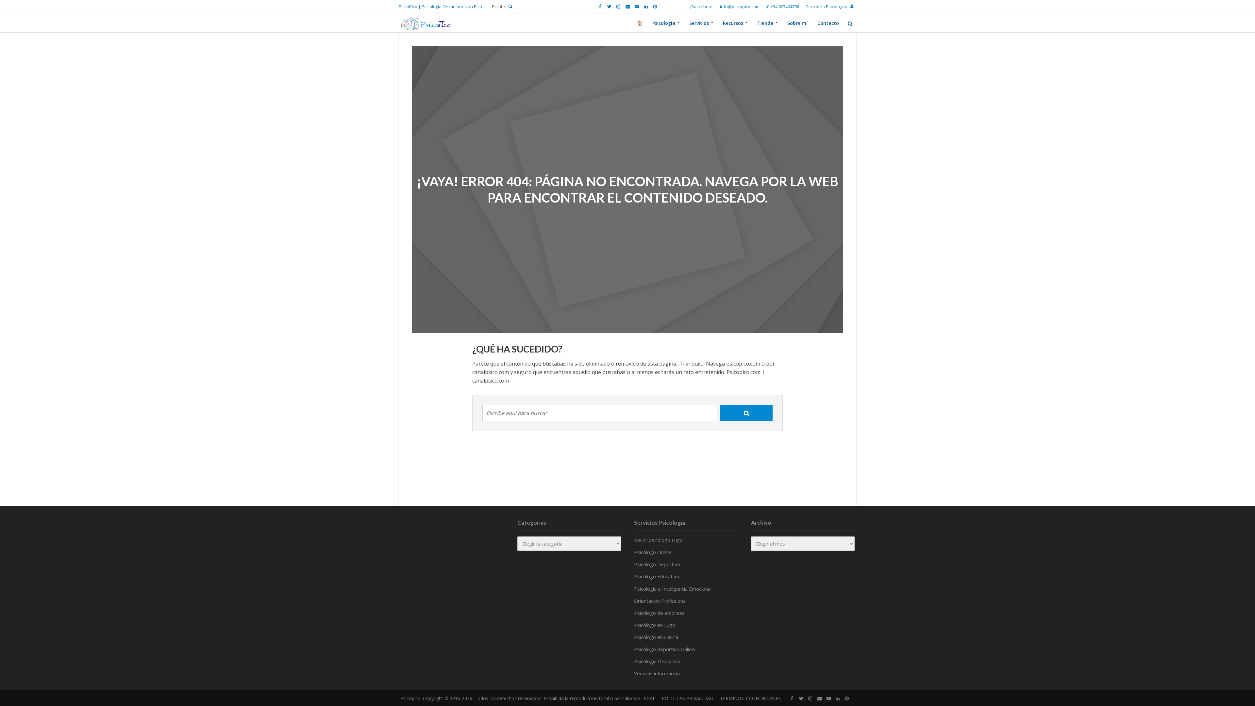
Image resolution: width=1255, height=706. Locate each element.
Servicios (699, 23)
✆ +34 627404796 (782, 6)
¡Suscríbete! (701, 6)
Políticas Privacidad (687, 698)
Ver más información (657, 673)
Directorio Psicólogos (826, 6)
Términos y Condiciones (750, 698)
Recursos (733, 23)
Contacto (828, 23)
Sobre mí (797, 23)
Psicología (663, 23)
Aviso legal (641, 698)
